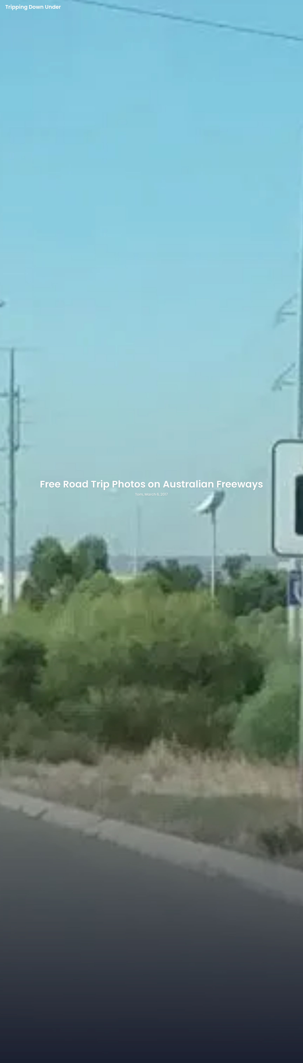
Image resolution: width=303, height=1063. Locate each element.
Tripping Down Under (33, 7)
